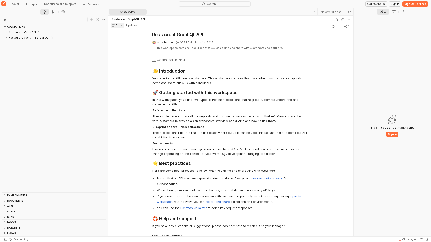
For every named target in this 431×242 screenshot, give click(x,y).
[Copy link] (342, 19)
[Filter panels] (5, 19)
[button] (349, 11)
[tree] (54, 110)
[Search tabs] (314, 12)
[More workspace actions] (348, 19)
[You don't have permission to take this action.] (150, 12)
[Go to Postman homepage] (3, 4)
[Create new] (91, 19)
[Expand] (6, 32)
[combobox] (333, 11)
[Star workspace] (336, 19)
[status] (19, 239)
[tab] (44, 12)
